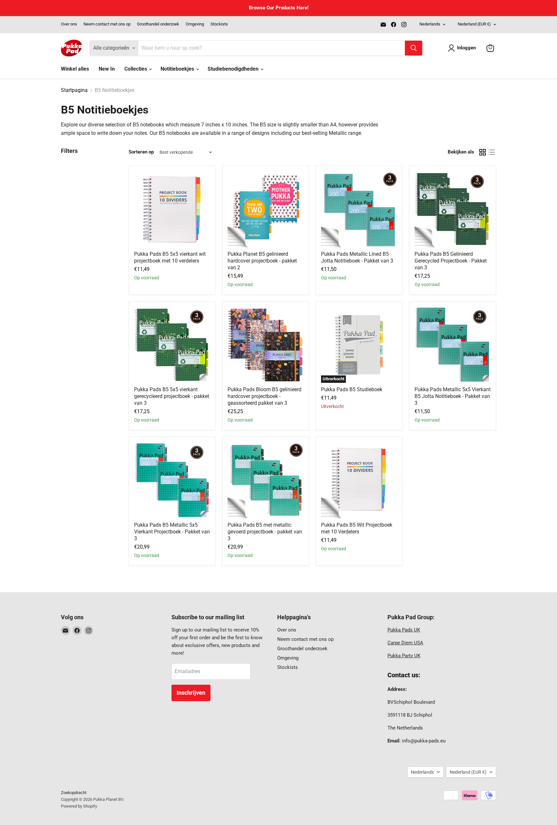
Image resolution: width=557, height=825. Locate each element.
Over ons (69, 24)
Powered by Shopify (79, 806)
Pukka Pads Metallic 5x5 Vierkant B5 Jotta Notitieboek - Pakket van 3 (453, 396)
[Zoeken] (413, 48)
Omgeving (195, 24)
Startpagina (74, 90)
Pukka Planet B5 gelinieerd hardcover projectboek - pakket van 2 (262, 261)
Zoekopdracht (73, 792)
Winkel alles (75, 69)
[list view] (491, 152)
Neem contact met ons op (107, 24)
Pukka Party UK (403, 656)
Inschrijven (191, 692)
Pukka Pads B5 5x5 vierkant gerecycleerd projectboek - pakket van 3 (171, 396)
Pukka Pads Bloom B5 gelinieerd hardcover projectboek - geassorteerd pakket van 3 (264, 396)
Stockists (219, 24)
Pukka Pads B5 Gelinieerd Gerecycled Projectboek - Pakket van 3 (451, 261)
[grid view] (482, 152)
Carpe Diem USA (405, 643)
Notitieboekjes (178, 69)
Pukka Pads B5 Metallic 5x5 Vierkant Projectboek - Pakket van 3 (172, 532)
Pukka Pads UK (403, 630)
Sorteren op (141, 152)
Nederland (474, 24)
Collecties (136, 69)
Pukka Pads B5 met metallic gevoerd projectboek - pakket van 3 (265, 532)
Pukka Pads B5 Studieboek (351, 389)
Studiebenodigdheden (234, 69)
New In (107, 69)
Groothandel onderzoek (158, 24)
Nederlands (429, 24)
